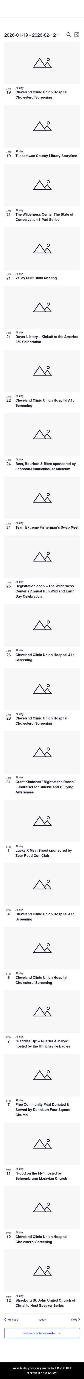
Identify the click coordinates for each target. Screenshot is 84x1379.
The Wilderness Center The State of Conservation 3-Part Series (44, 217)
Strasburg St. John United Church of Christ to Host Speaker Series (45, 1303)
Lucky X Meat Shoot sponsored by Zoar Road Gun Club (44, 853)
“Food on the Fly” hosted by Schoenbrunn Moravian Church (41, 1176)
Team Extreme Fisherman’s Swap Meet (47, 527)
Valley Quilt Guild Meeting (36, 277)
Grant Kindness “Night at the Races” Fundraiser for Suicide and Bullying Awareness (45, 787)
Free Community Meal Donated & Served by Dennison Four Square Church (43, 1109)
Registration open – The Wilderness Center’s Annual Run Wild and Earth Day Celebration (45, 591)
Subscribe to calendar (39, 1333)
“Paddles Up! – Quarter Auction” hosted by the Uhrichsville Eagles (43, 1043)
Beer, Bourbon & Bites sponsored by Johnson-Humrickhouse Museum (46, 466)
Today (42, 1319)
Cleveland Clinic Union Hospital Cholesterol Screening (41, 95)
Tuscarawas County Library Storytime (46, 155)
